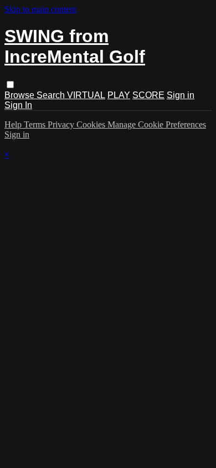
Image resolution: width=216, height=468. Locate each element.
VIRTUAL (86, 95)
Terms (36, 124)
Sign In (18, 105)
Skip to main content (40, 9)
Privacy (62, 124)
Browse (20, 95)
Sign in (180, 95)
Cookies (91, 124)
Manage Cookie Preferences (156, 124)
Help (14, 124)
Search (52, 95)
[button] (10, 84)
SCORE (148, 95)
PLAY (118, 95)
